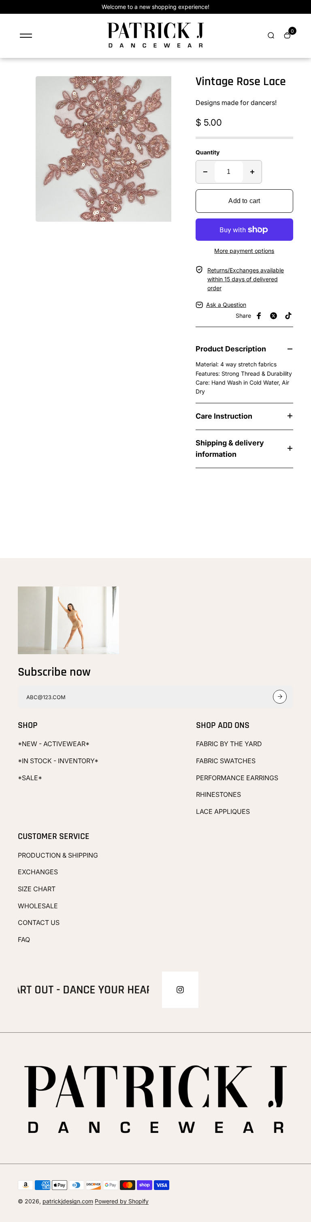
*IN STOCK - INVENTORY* (58, 761)
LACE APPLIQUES (223, 811)
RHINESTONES (218, 794)
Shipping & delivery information (230, 449)
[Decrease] (205, 171)
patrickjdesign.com (68, 1201)
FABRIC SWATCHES (226, 761)
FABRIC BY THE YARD (229, 744)
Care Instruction (224, 416)
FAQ (24, 939)
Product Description (231, 349)
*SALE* (30, 778)
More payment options (244, 250)
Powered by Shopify (122, 1201)
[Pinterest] (288, 316)
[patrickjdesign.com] (155, 47)
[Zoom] (169, 88)
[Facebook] (259, 316)
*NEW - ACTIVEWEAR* (53, 744)
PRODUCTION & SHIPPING (58, 855)
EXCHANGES (38, 872)
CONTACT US (39, 922)
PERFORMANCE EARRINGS (237, 778)
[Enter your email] (280, 697)
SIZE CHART (36, 889)
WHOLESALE (38, 906)
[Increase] (252, 171)
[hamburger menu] (26, 35)
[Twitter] (274, 316)
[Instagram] (180, 990)
